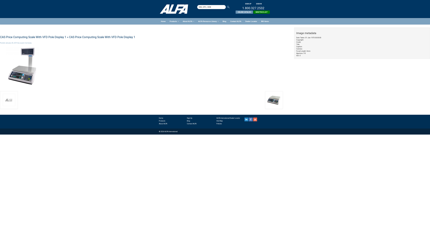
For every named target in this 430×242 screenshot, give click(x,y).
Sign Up (189, 118)
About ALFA (187, 21)
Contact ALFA (235, 21)
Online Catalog (244, 12)
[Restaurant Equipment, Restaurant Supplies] (175, 9)
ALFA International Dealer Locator (228, 118)
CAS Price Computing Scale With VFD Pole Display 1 (33, 37)
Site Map (219, 121)
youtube (255, 119)
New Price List (262, 12)
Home (163, 21)
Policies (219, 124)
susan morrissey (25, 43)
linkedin (246, 119)
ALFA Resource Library (207, 21)
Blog (224, 21)
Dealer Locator (251, 21)
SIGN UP (248, 4)
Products (173, 21)
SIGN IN (259, 4)
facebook (251, 119)
